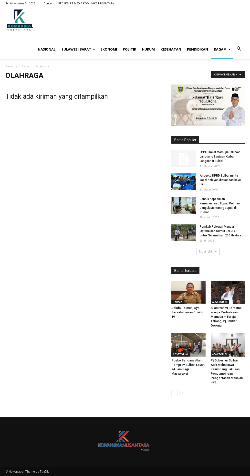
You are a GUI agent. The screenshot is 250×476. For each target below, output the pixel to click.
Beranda (11, 66)
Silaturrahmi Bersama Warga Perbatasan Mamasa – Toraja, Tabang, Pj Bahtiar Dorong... (226, 316)
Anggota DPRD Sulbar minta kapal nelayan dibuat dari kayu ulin (220, 180)
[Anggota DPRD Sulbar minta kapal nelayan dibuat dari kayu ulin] (183, 181)
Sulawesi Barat (76, 49)
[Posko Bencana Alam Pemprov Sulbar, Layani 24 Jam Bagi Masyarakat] (188, 345)
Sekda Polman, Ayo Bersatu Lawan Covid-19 (187, 312)
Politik (129, 49)
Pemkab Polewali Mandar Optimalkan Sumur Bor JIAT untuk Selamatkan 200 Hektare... (222, 231)
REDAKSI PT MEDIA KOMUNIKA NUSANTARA (86, 3)
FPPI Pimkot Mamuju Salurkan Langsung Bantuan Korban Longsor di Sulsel (220, 156)
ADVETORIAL (220, 302)
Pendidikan (197, 49)
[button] (239, 49)
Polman (177, 302)
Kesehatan (171, 49)
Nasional (47, 49)
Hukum (148, 49)
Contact (49, 3)
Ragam (220, 49)
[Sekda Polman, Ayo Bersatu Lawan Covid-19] (188, 292)
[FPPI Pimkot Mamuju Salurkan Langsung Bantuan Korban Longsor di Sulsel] (183, 158)
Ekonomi (109, 49)
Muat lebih (206, 251)
